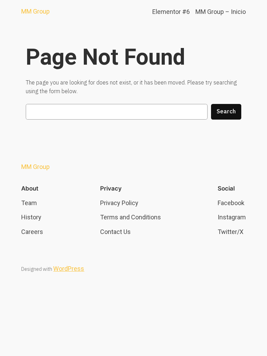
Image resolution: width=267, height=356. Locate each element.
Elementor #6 (171, 11)
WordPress (68, 268)
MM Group (35, 11)
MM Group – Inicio (220, 11)
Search (226, 111)
